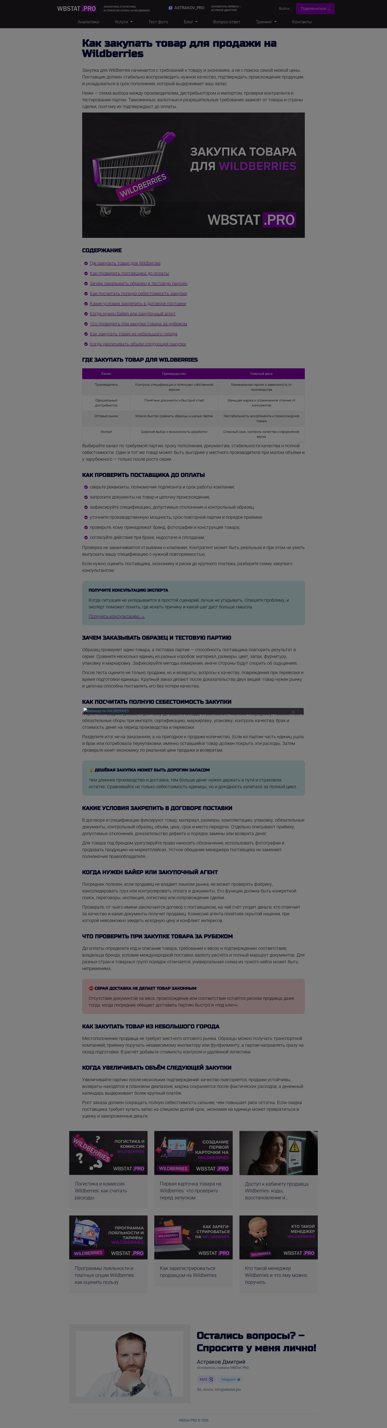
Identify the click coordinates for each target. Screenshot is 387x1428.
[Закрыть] (293, 712)
